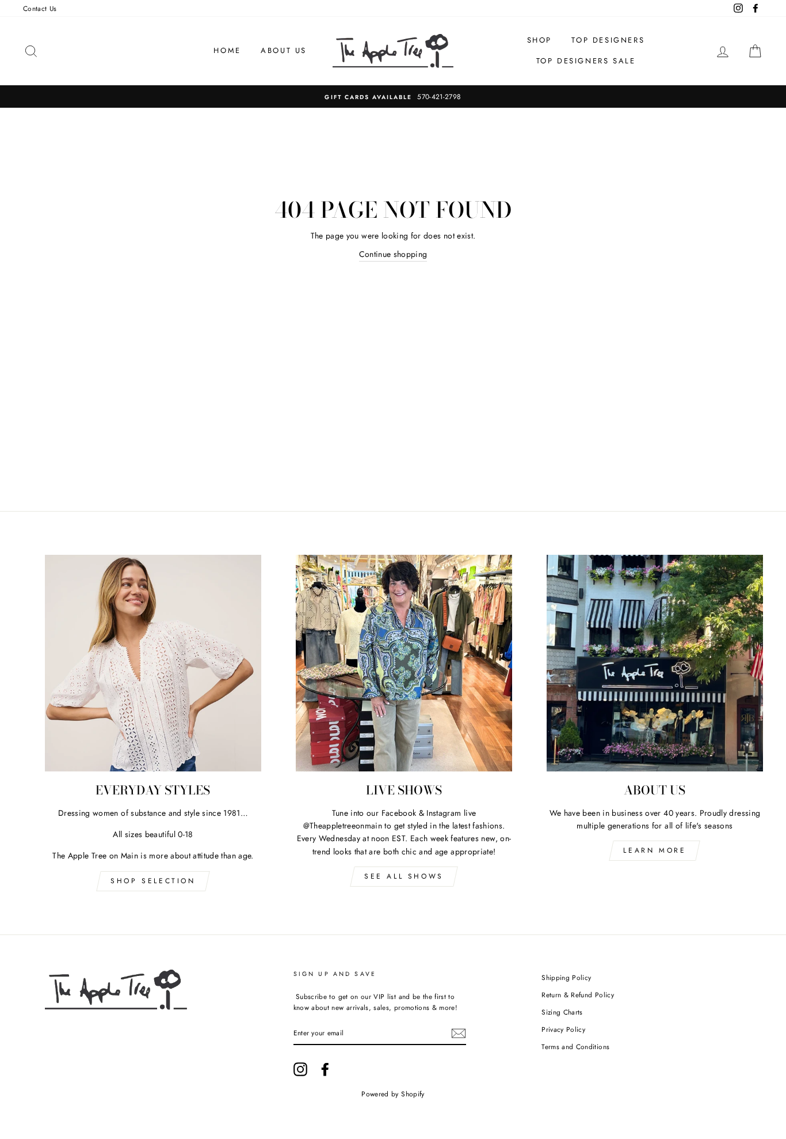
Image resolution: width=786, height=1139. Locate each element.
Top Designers (607, 40)
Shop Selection (152, 881)
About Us (284, 50)
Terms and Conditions (575, 1046)
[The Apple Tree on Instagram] (300, 1069)
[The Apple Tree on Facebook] (325, 1069)
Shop (539, 40)
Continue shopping (393, 254)
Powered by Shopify (392, 1094)
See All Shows (404, 876)
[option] (393, 96)
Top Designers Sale (586, 60)
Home (227, 50)
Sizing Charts (562, 1012)
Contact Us (40, 8)
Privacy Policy (563, 1029)
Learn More (654, 850)
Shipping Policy (566, 977)
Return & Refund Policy (577, 995)
